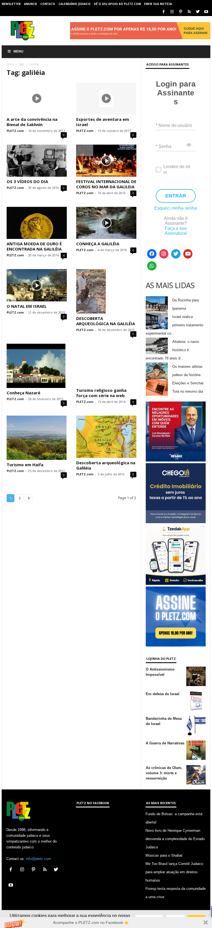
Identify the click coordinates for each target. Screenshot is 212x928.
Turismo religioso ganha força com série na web (101, 392)
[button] (106, 922)
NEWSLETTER (11, 4)
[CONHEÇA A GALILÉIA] (106, 223)
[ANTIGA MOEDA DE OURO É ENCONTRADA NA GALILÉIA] (37, 223)
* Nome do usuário (174, 125)
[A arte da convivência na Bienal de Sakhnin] (37, 98)
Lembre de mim (176, 169)
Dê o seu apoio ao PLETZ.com (117, 4)
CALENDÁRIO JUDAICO (75, 4)
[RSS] (189, 12)
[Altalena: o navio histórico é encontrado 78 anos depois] (157, 346)
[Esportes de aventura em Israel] (106, 98)
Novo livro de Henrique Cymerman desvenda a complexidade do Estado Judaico (175, 838)
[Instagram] (172, 12)
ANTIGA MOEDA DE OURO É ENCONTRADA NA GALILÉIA (34, 246)
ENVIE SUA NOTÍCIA (158, 4)
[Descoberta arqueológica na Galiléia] (106, 437)
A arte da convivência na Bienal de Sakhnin (32, 121)
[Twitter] (197, 12)
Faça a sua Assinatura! (176, 231)
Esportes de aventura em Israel (102, 121)
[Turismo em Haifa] (37, 438)
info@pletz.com (38, 859)
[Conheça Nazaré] (37, 366)
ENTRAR (175, 196)
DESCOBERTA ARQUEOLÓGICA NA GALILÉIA (105, 321)
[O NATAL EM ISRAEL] (37, 285)
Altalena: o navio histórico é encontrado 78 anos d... (172, 350)
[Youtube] (206, 12)
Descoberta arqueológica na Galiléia (105, 465)
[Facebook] (163, 12)
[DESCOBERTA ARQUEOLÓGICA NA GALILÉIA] (106, 291)
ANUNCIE (30, 4)
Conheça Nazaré (23, 392)
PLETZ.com (15, 131)
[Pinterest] (180, 12)
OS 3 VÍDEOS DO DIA (27, 181)
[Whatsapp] (152, 266)
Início (10, 64)
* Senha (163, 146)
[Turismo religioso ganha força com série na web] (106, 364)
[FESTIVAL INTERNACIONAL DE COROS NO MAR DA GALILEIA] (106, 161)
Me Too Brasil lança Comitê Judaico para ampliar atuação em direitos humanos (174, 872)
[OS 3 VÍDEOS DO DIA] (37, 161)
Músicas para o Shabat (163, 855)
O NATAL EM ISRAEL (27, 306)
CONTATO (47, 4)
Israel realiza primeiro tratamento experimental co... (174, 325)
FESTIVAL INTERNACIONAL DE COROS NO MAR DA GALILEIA (106, 184)
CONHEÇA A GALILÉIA (97, 243)
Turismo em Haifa (25, 464)
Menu (18, 51)
